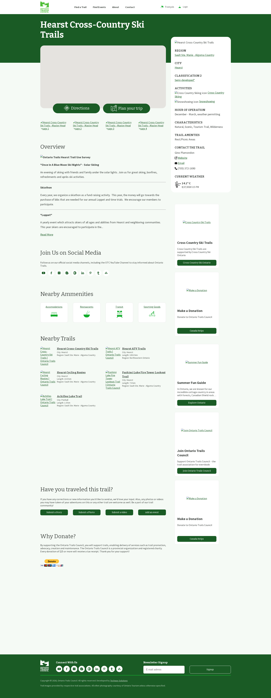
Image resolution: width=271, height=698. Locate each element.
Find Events (99, 7)
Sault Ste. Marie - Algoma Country (194, 55)
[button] (103, 75)
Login (185, 7)
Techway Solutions (119, 680)
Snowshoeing (207, 101)
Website (182, 158)
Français (169, 6)
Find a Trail (80, 7)
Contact (130, 7)
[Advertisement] (103, 446)
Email (181, 163)
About (115, 7)
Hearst (179, 67)
